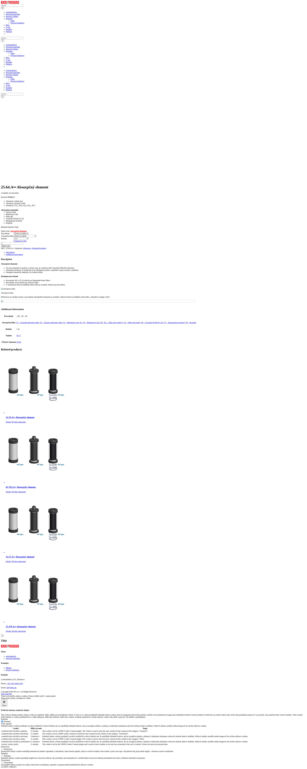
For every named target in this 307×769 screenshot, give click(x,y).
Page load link (6, 694)
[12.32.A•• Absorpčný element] (156, 384)
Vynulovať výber (20, 241)
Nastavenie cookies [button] (8, 698)
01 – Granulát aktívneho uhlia (27, 323)
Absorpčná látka (7, 236)
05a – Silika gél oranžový (113, 323)
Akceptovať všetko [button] (23, 698)
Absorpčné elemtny (39, 248)
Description (10, 252)
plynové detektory (12, 670)
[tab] (156, 252)
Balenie (4, 239)
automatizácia (11, 656)
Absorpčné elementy (18, 231)
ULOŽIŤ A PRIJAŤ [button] (9, 767)
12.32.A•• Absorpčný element (20, 417)
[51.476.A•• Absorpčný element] (156, 593)
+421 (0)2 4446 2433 (15, 684)
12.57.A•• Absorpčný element (20, 557)
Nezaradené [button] (5, 760)
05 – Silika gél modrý (132, 323)
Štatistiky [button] (4, 753)
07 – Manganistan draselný (174, 323)
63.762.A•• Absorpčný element (21, 487)
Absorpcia (27, 248)
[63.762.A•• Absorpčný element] (156, 453)
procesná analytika (13, 658)
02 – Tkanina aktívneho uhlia (51, 323)
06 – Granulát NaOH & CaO (152, 323)
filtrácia (8, 668)
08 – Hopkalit (191, 323)
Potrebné (7, 722)
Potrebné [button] (4, 719)
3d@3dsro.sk (11, 688)
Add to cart (6, 246)
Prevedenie (5, 234)
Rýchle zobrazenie (19, 422)
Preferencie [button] (5, 747)
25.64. (18, 342)
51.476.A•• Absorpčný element (21, 626)
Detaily (8, 422)
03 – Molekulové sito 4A (72, 323)
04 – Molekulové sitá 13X (93, 323)
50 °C (18, 336)
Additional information (14, 254)
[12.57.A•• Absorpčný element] (156, 523)
